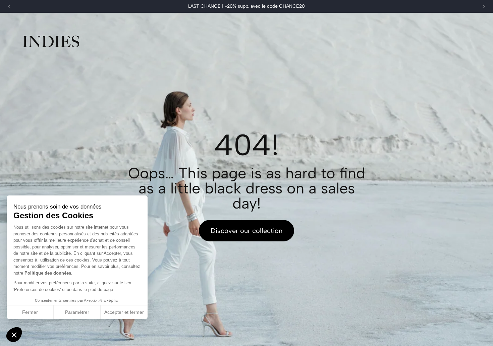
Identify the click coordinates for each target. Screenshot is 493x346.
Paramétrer (77, 312)
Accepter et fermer (124, 312)
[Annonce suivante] (484, 7)
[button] (14, 335)
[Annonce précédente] (9, 7)
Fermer (30, 312)
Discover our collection (246, 231)
